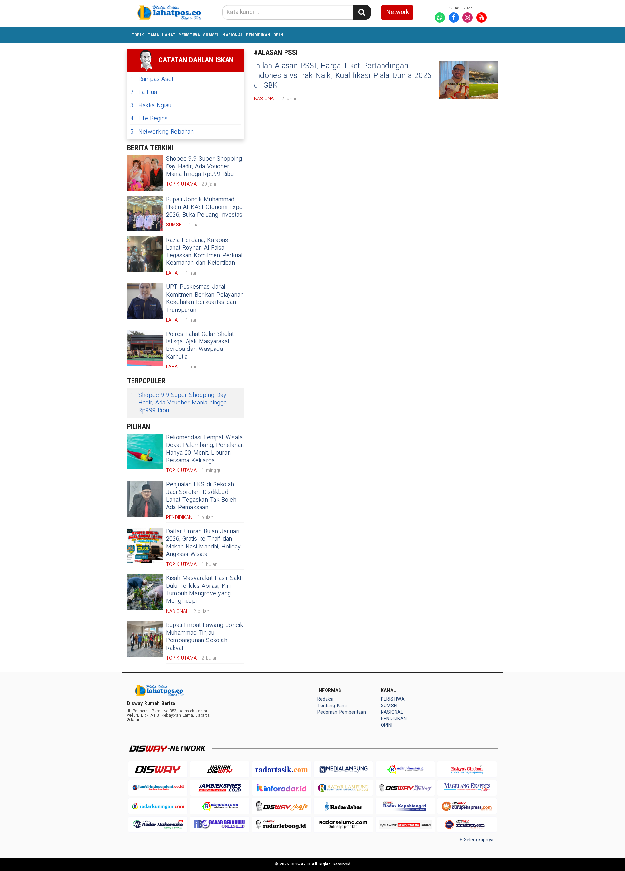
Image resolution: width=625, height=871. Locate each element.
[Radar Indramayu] (405, 769)
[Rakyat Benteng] (405, 824)
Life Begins (149, 118)
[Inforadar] (282, 788)
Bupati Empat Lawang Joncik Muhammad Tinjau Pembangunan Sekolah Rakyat (204, 636)
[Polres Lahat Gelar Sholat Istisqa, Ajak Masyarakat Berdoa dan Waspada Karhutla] (145, 348)
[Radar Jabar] (343, 806)
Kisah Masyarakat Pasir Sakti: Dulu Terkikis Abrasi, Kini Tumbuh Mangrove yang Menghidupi (204, 589)
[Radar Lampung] (343, 788)
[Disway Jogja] (282, 806)
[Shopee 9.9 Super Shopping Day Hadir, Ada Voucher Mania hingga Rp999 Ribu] (145, 173)
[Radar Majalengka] (220, 806)
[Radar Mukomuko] (158, 824)
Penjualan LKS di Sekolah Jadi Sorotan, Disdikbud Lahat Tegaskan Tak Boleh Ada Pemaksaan (201, 496)
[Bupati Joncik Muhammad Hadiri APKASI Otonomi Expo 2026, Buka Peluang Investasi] (145, 213)
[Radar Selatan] (467, 824)
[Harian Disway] (220, 769)
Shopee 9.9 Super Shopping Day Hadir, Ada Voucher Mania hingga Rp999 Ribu (204, 166)
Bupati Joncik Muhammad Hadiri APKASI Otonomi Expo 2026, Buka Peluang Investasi (204, 207)
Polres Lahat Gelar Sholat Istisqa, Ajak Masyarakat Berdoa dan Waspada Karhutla (200, 345)
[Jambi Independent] (158, 788)
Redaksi (325, 699)
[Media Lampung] (343, 769)
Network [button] (397, 12)
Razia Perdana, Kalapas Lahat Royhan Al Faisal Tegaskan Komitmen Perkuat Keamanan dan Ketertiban (204, 251)
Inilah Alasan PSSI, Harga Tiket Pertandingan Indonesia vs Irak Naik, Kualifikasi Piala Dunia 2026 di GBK (343, 75)
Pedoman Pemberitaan (341, 712)
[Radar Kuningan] (158, 806)
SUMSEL (211, 35)
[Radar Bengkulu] (220, 824)
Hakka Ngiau (150, 105)
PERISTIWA (189, 35)
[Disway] (158, 769)
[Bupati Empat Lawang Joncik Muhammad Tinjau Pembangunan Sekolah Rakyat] (145, 639)
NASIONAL (232, 35)
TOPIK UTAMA (145, 35)
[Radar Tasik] (282, 769)
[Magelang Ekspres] (467, 788)
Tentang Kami (332, 705)
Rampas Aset (151, 79)
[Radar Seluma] (343, 824)
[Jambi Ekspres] (220, 788)
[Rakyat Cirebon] (467, 769)
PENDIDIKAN (258, 35)
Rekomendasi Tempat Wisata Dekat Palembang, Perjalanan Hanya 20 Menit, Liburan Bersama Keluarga (205, 449)
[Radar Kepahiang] (405, 806)
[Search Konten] (361, 12)
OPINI (279, 35)
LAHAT (168, 35)
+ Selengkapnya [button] (476, 840)
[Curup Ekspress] (467, 806)
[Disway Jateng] (405, 788)
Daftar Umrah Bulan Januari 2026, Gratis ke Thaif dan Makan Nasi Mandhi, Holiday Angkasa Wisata (203, 543)
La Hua (143, 92)
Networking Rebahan (162, 132)
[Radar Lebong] (282, 824)
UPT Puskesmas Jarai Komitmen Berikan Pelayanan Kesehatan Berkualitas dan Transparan (204, 298)
